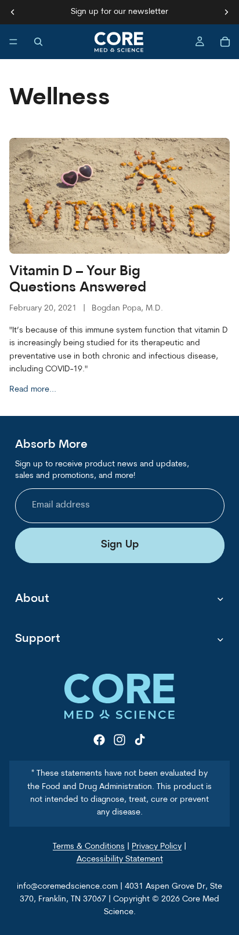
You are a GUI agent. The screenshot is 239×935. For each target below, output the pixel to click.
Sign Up (120, 544)
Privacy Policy (157, 846)
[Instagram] (119, 740)
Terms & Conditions (89, 846)
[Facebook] (99, 740)
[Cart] (225, 41)
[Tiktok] (140, 740)
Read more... (32, 389)
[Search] (38, 41)
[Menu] (13, 41)
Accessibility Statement (120, 859)
